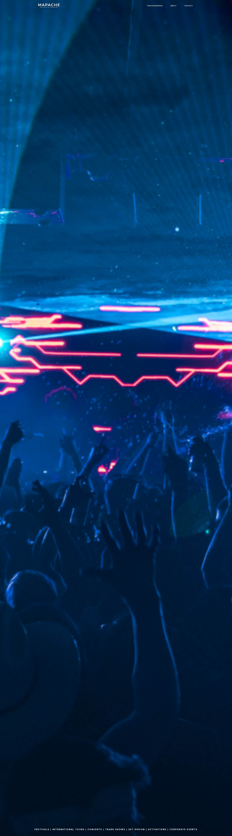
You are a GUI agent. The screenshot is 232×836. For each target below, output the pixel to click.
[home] (49, 6)
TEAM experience (155, 6)
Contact (188, 6)
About (173, 6)
